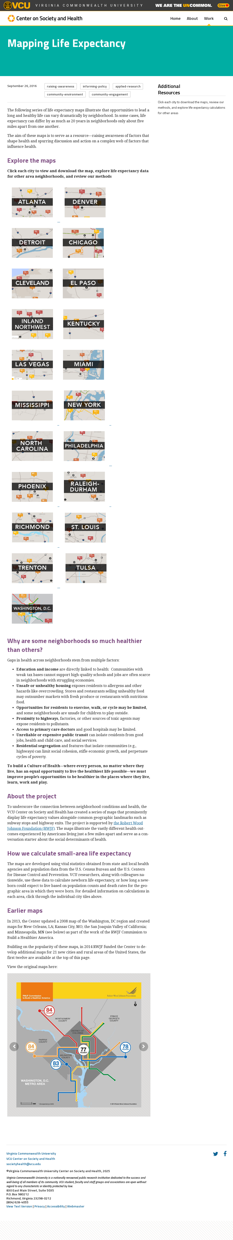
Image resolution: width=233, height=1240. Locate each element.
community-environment (65, 94)
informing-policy (95, 86)
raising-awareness (60, 86)
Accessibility (56, 1206)
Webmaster (75, 1206)
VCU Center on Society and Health (30, 1159)
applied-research (128, 86)
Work (209, 18)
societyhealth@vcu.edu (23, 1164)
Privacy (39, 1206)
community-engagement (110, 94)
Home (175, 18)
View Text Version (19, 1206)
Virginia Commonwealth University (89, 5)
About (192, 18)
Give (222, 5)
